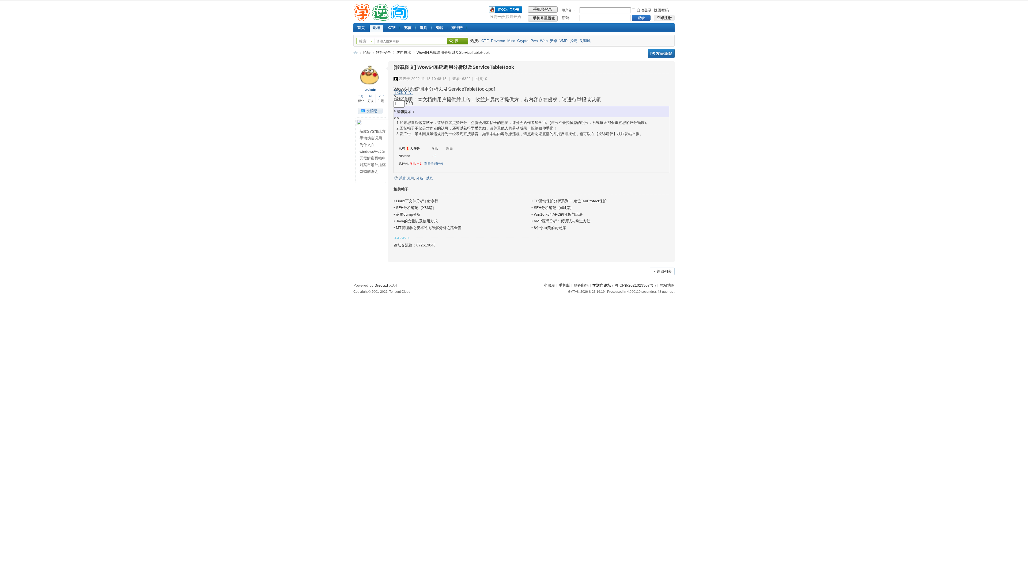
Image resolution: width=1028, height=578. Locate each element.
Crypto (522, 41)
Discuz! (381, 285)
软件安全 (383, 52)
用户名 (566, 10)
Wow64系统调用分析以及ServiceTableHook (453, 52)
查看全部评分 (433, 163)
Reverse (498, 41)
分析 (420, 178)
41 (371, 96)
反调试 (585, 41)
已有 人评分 (409, 148)
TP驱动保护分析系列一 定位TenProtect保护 (570, 201)
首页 (361, 27)
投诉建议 (605, 134)
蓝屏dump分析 (408, 214)
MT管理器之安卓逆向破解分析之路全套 (429, 228)
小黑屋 (549, 285)
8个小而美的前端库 (550, 228)
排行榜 (457, 27)
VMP (564, 41)
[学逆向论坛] (380, 20)
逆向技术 (403, 52)
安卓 (553, 41)
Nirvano (404, 156)
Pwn (534, 41)
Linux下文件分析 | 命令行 (417, 201)
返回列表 (664, 271)
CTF (392, 27)
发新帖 (661, 53)
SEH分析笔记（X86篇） (416, 208)
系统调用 (406, 178)
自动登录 (644, 10)
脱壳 (573, 41)
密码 (565, 18)
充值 (407, 27)
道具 (423, 27)
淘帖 (439, 27)
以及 (429, 178)
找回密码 (661, 10)
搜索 (362, 41)
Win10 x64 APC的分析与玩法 (558, 214)
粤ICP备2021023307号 (634, 285)
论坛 (376, 27)
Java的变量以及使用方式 (417, 221)
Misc (511, 41)
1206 (380, 96)
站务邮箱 (581, 285)
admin (370, 89)
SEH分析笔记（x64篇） (554, 208)
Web (544, 41)
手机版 (564, 285)
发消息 (371, 111)
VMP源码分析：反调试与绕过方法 (562, 221)
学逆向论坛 (355, 52)
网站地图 (667, 285)
